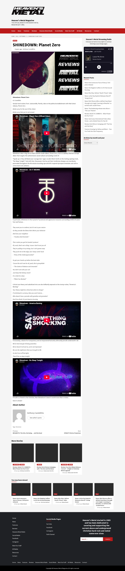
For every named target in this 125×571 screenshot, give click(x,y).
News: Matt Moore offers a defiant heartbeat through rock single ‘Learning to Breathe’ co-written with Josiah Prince (98, 103)
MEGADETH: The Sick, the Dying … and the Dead (27, 432)
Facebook (15, 538)
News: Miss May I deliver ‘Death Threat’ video (98, 93)
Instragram (49, 531)
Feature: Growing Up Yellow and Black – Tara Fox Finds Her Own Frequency (98, 130)
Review (15, 40)
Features (26, 31)
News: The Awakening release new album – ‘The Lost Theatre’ (98, 110)
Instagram (15, 542)
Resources (88, 31)
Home (13, 31)
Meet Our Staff (69, 31)
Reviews (34, 31)
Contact (96, 31)
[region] (79, 10)
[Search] (112, 30)
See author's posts (36, 418)
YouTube (49, 524)
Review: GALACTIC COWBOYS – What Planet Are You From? (22, 468)
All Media (79, 31)
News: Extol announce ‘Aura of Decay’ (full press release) (97, 84)
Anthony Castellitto (29, 49)
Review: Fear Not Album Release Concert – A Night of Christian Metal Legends (71, 468)
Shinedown (18, 427)
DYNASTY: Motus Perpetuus (72, 432)
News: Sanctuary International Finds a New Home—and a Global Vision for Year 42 (98, 120)
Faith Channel (50, 534)
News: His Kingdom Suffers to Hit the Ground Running (98, 89)
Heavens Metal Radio (45, 31)
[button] (48, 10)
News (19, 31)
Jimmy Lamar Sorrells (48, 470)
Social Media (59, 31)
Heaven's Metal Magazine (22, 20)
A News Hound (23, 504)
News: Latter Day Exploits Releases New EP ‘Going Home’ (98, 97)
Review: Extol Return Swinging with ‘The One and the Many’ (46, 468)
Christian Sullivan (45, 502)
